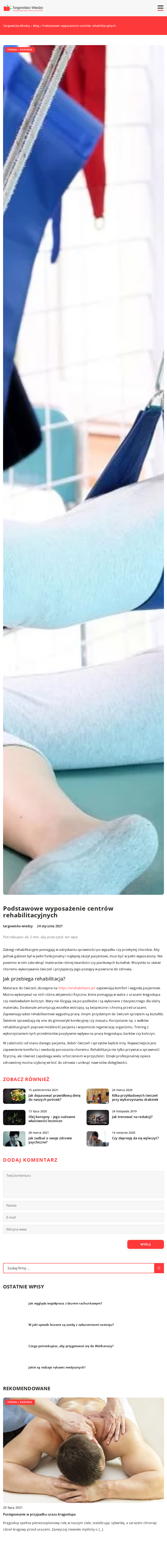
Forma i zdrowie (20, 49)
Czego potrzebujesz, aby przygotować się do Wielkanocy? (71, 1346)
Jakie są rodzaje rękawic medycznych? (57, 1367)
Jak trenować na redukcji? (132, 1117)
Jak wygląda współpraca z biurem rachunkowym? (65, 1303)
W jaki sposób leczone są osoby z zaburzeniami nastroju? (71, 1325)
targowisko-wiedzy (18, 926)
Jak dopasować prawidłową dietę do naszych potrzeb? (54, 1097)
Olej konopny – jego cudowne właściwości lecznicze (52, 1119)
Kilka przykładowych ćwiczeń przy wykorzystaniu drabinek (135, 1097)
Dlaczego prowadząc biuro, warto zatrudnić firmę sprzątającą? (52, 1514)
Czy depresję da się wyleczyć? (135, 1138)
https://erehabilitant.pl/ (77, 988)
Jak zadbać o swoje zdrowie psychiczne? (50, 1140)
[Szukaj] (159, 1268)
